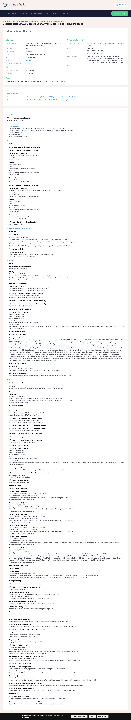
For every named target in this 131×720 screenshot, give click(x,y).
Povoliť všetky (102, 716)
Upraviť (92, 716)
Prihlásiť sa (122, 5)
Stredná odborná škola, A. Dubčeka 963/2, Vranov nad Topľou (48, 100)
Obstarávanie (10, 21)
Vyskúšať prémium (119, 13)
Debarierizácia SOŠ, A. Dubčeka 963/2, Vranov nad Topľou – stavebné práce (53, 97)
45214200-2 (30, 60)
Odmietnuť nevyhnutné (79, 716)
